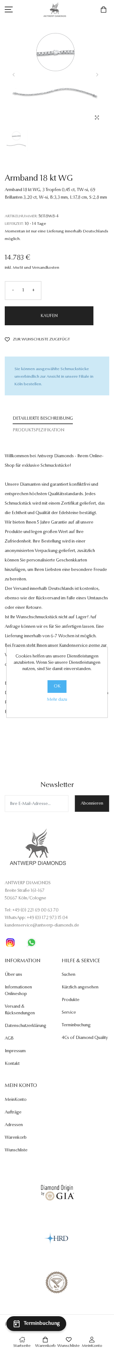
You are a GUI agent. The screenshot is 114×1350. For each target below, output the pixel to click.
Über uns (13, 975)
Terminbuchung (76, 1025)
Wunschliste (16, 1150)
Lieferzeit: (14, 224)
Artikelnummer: (21, 216)
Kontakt (12, 1064)
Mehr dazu (57, 700)
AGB (9, 1038)
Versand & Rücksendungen (20, 1010)
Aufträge (13, 1112)
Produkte (70, 1000)
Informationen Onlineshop (18, 990)
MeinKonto (16, 1100)
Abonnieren (92, 803)
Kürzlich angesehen (80, 987)
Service (69, 1013)
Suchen (68, 975)
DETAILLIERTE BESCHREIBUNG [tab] (43, 419)
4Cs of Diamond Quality (85, 1038)
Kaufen (49, 316)
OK (57, 686)
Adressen (14, 1125)
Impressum (15, 1051)
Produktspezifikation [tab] (38, 430)
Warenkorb (16, 1138)
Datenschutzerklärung (25, 1026)
